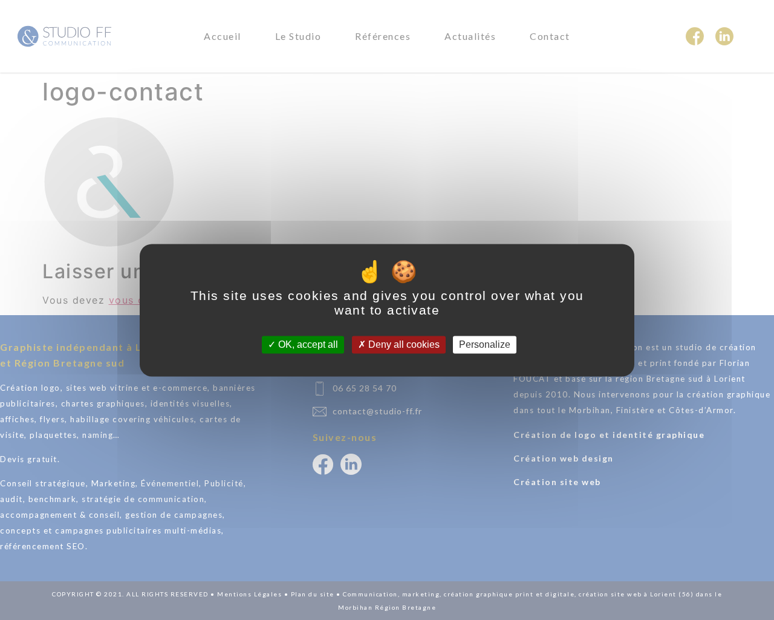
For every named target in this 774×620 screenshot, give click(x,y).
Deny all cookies (403, 344)
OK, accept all (307, 344)
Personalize (484, 344)
